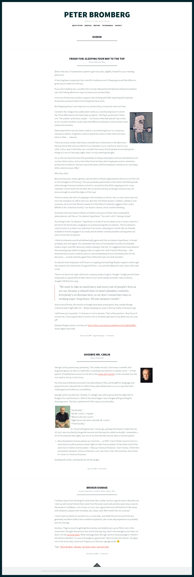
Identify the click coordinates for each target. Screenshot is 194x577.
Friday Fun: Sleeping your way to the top (97, 58)
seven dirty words (106, 374)
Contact (118, 25)
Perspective (100, 358)
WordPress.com (84, 571)
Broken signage (97, 487)
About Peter (77, 25)
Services (88, 25)
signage (77, 546)
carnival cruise (88, 546)
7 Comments (110, 335)
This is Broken (66, 546)
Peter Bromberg (97, 14)
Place (113, 491)
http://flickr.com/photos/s (100, 325)
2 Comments (102, 469)
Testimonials (107, 25)
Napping (101, 335)
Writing (96, 25)
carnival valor (102, 546)
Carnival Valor (73, 534)
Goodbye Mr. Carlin (97, 354)
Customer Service (99, 491)
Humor (91, 62)
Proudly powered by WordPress (52, 571)
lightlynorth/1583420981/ (124, 325)
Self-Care (97, 62)
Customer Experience (86, 491)
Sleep (103, 62)
